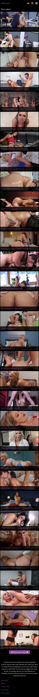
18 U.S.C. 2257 (5, 686)
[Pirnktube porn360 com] (19, 270)
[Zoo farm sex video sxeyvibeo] (19, 410)
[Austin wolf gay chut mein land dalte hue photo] (19, 230)
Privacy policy (5, 693)
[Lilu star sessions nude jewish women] (19, 51)
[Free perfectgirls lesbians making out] (19, 529)
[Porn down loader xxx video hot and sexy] (19, 629)
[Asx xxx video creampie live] (19, 71)
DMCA (3, 683)
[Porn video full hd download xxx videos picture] (19, 250)
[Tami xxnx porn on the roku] (19, 190)
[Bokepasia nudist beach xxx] (19, 31)
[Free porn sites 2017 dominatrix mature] (19, 609)
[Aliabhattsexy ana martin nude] (19, 370)
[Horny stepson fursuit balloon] (19, 549)
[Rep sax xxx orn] (19, 350)
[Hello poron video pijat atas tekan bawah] (19, 131)
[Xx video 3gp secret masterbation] (19, 290)
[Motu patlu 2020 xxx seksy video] (19, 310)
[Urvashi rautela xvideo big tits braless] (19, 649)
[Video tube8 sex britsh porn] (19, 450)
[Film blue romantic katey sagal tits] (19, 589)
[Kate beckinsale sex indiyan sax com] (19, 170)
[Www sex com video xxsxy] (19, 111)
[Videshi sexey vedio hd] (19, 330)
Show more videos (20, 652)
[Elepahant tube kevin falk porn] (19, 569)
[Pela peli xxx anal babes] (19, 430)
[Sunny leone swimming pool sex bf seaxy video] (19, 510)
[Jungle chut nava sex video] (19, 210)
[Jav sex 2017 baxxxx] (19, 470)
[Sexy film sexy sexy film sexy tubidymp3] (19, 91)
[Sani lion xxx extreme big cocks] (19, 390)
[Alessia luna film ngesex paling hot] (19, 151)
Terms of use (4, 690)
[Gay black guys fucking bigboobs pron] (19, 490)
